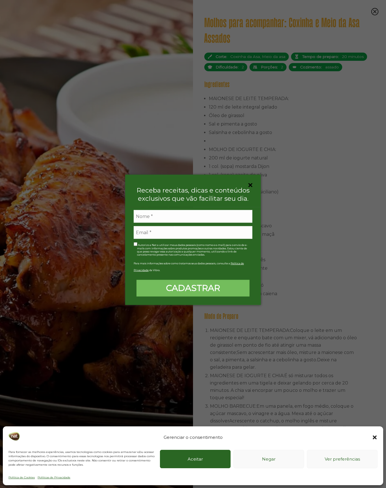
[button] (375, 437)
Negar (269, 459)
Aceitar (195, 459)
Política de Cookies (21, 477)
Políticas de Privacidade (54, 477)
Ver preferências (342, 459)
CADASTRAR (193, 287)
